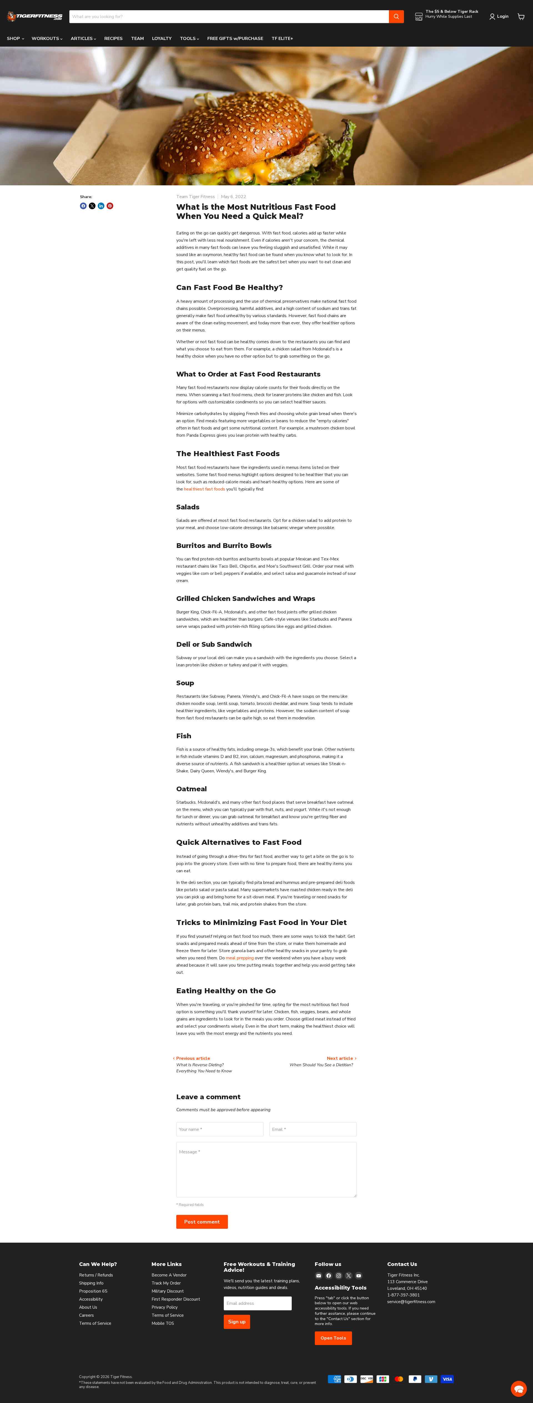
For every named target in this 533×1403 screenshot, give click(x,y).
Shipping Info (91, 1283)
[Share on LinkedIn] (101, 206)
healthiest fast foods (204, 489)
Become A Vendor (169, 1275)
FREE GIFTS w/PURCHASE (235, 39)
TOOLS (188, 39)
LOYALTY (162, 39)
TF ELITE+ (282, 39)
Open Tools (333, 1338)
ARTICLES (82, 39)
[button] (519, 1389)
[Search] (396, 16)
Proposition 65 (93, 1291)
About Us (88, 1307)
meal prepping (240, 958)
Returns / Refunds (96, 1275)
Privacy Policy (165, 1307)
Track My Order (166, 1283)
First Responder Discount (176, 1299)
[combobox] (229, 16)
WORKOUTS (46, 39)
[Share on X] (92, 206)
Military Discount (168, 1291)
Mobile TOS (163, 1323)
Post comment (202, 1222)
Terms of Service (95, 1323)
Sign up (237, 1321)
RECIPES (113, 39)
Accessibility (91, 1299)
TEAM (137, 39)
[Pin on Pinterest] (110, 206)
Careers (86, 1315)
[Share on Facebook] (83, 206)
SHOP (14, 39)
